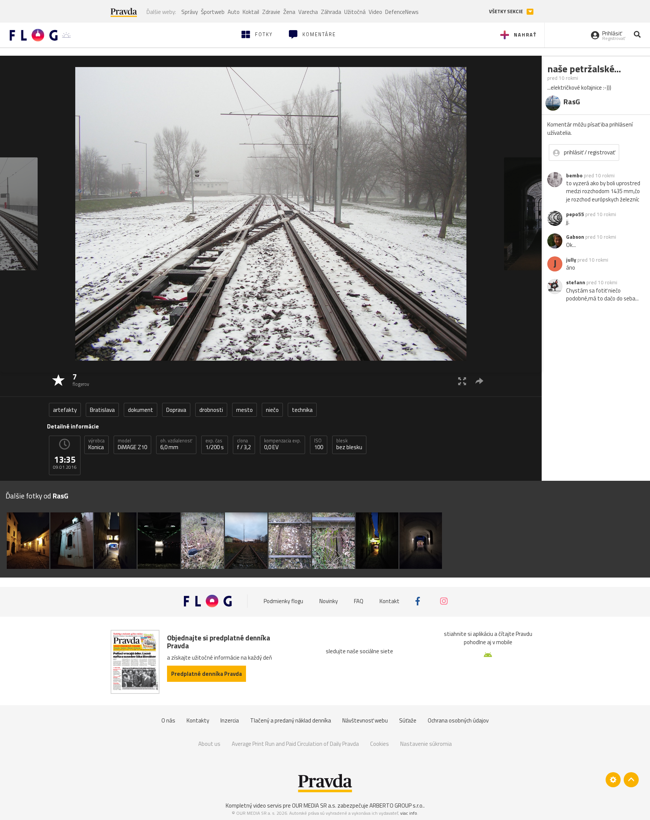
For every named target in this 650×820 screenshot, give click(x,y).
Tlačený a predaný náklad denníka (290, 720)
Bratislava (102, 409)
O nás (168, 720)
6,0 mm (176, 444)
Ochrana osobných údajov (458, 720)
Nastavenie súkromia (426, 744)
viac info (408, 813)
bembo (574, 175)
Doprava (176, 409)
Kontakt (389, 601)
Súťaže (407, 720)
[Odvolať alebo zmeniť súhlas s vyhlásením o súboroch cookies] (613, 779)
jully (571, 260)
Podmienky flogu (283, 601)
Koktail (251, 12)
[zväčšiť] (462, 381)
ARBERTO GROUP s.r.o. (396, 805)
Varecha (308, 12)
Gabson (575, 237)
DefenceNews (402, 12)
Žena (289, 12)
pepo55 (575, 214)
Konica (96, 444)
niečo (272, 409)
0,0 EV (282, 444)
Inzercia (229, 720)
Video (375, 12)
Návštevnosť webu (365, 720)
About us (209, 744)
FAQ (358, 601)
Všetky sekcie (506, 11)
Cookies (379, 744)
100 (318, 444)
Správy (189, 12)
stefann (575, 282)
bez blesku (349, 444)
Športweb (213, 12)
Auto (234, 12)
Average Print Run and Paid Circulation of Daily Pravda (295, 744)
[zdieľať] (479, 381)
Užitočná (355, 12)
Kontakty (198, 720)
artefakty (65, 409)
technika (302, 409)
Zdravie (271, 12)
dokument (140, 409)
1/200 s (214, 444)
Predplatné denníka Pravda (206, 673)
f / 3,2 (244, 444)
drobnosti (211, 409)
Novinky (328, 601)
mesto (244, 409)
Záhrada (331, 12)
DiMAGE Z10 (132, 444)
